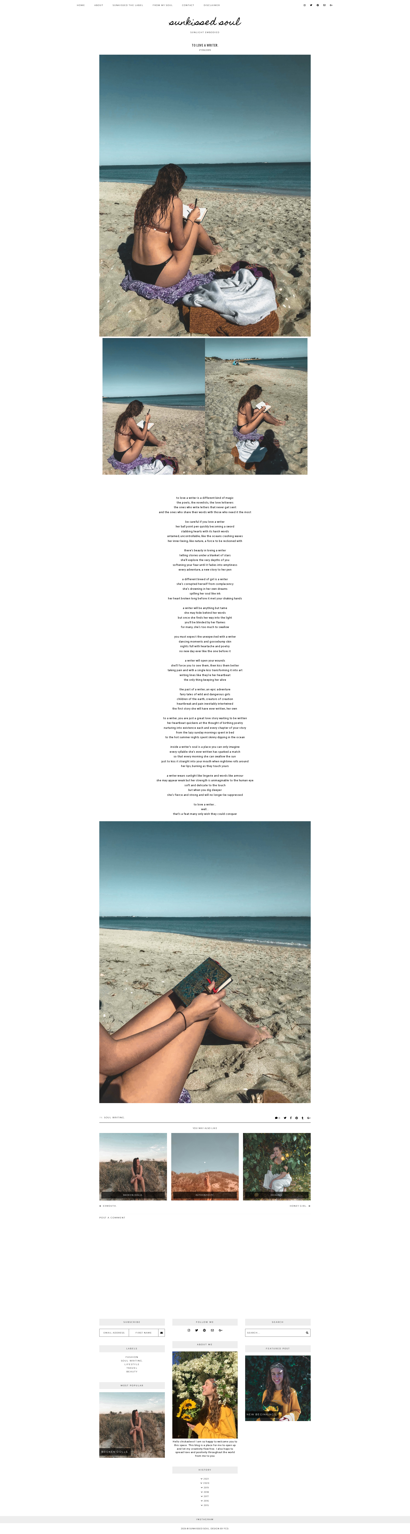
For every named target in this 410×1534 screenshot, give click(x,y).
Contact (188, 5)
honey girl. (299, 1206)
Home (81, 5)
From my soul (163, 5)
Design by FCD (219, 1528)
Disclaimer (212, 5)
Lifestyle (132, 1364)
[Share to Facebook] (291, 1118)
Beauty (132, 1371)
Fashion (132, 1357)
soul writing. (114, 1117)
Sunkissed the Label (128, 5)
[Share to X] (285, 1118)
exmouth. (109, 1206)
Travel (132, 1368)
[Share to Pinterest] (296, 1118)
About (98, 5)
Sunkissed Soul (205, 23)
